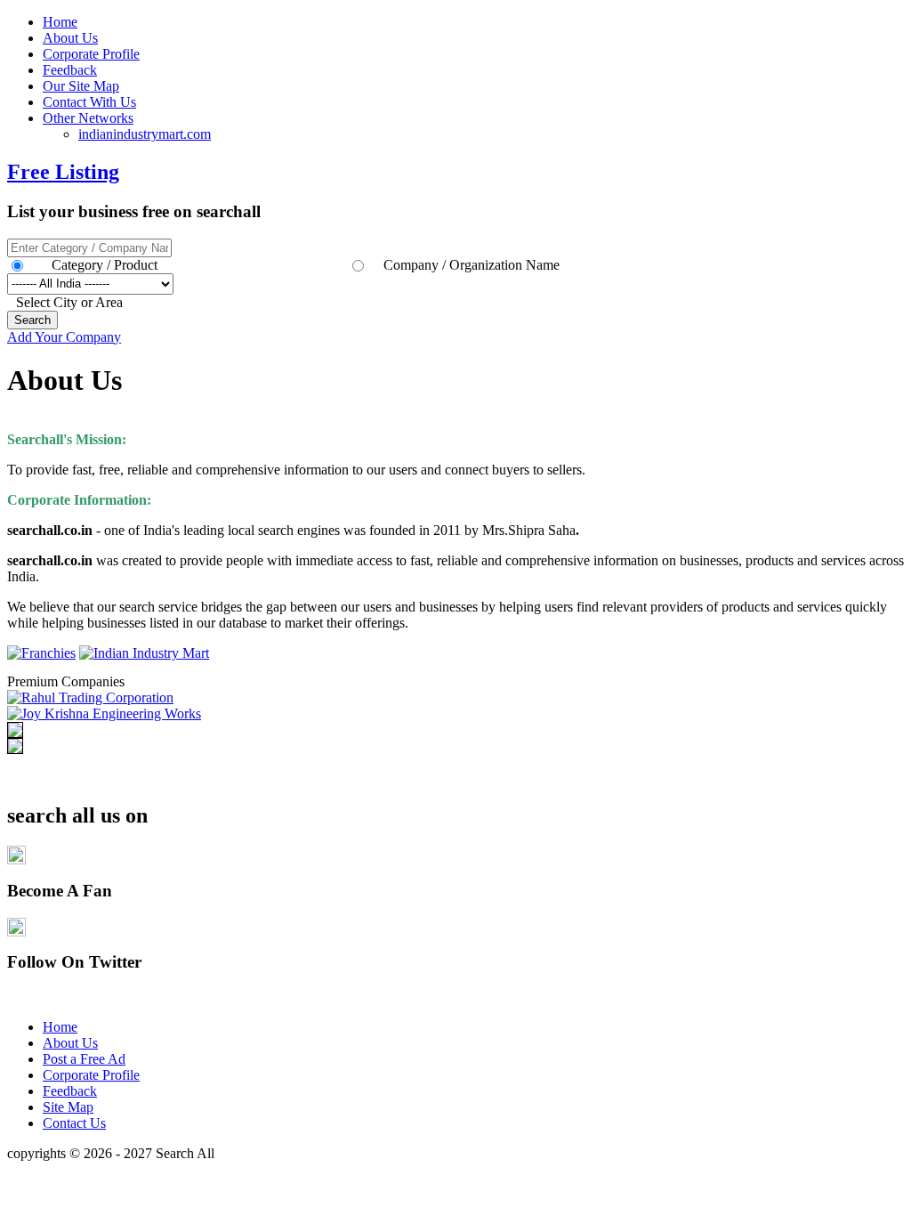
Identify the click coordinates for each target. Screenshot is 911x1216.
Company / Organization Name (471, 264)
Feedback (70, 69)
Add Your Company (64, 337)
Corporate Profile (91, 53)
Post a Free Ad (84, 1058)
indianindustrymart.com (144, 134)
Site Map (68, 1107)
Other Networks (88, 118)
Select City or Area (69, 302)
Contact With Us (89, 101)
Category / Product (104, 264)
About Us (70, 37)
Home (60, 21)
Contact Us (74, 1123)
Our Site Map (81, 85)
